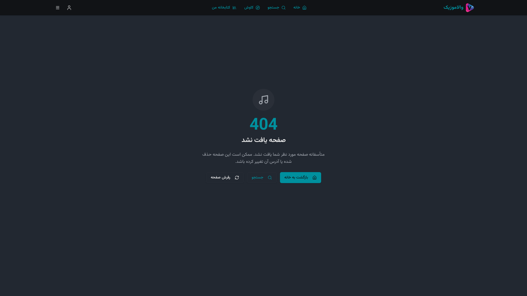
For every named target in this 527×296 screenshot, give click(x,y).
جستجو (257, 178)
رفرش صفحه (220, 178)
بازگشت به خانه (296, 178)
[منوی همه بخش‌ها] (58, 8)
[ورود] (69, 7)
